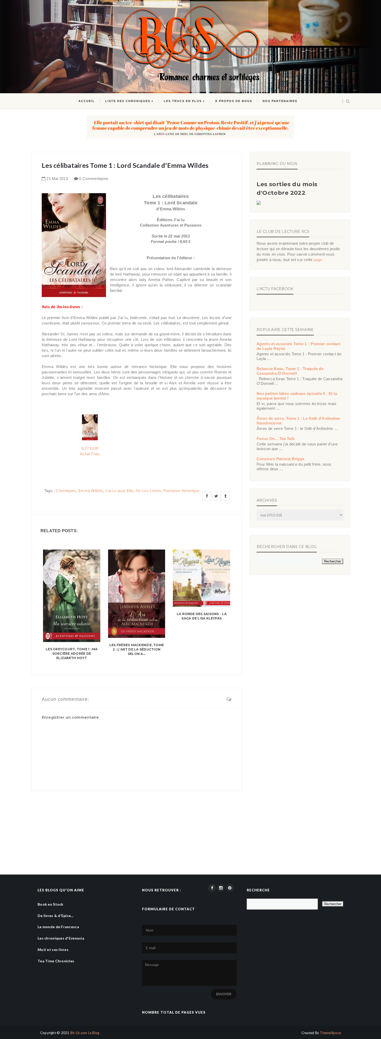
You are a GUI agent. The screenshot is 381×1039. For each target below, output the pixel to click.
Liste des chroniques (127, 101)
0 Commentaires (93, 178)
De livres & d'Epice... (55, 915)
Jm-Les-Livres (148, 490)
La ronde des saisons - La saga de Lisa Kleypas (202, 616)
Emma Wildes (90, 490)
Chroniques (66, 490)
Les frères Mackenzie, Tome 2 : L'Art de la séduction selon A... (136, 649)
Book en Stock (51, 904)
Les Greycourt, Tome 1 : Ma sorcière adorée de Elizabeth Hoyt (71, 653)
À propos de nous (233, 101)
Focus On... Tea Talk (275, 438)
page (318, 259)
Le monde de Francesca (58, 927)
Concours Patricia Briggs (280, 459)
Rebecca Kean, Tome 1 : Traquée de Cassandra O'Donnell (290, 371)
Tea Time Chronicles (56, 961)
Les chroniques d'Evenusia (61, 938)
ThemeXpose (330, 1033)
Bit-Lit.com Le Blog (85, 1033)
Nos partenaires (280, 101)
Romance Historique (181, 490)
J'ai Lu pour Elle (119, 490)
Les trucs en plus (183, 101)
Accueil (87, 101)
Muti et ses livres (53, 949)
